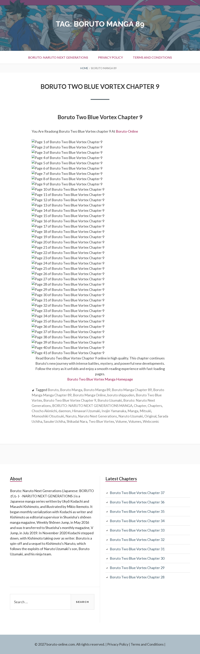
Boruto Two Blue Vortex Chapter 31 (137, 549)
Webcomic (151, 421)
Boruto (53, 390)
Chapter (140, 405)
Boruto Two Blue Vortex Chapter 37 (137, 493)
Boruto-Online (127, 131)
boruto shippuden (120, 395)
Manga (133, 411)
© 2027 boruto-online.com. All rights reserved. (70, 644)
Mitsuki (145, 411)
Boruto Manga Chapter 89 (132, 390)
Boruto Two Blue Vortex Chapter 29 (137, 568)
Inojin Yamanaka (114, 411)
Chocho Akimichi (44, 411)
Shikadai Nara (77, 421)
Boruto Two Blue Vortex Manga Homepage (100, 379)
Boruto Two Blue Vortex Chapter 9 (100, 86)
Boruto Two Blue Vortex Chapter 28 (137, 577)
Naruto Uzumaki (130, 416)
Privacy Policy (110, 57)
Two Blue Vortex (101, 421)
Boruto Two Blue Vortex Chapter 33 (137, 530)
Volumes (134, 421)
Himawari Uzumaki (86, 411)
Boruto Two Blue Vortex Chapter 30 (137, 558)
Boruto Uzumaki (109, 400)
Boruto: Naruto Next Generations (58, 57)
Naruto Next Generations (97, 416)
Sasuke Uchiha (54, 421)
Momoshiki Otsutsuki (48, 416)
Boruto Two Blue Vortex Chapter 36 (137, 502)
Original (150, 416)
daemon (64, 411)
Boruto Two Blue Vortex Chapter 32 (137, 539)
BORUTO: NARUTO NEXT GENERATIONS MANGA (92, 405)
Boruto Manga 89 (97, 390)
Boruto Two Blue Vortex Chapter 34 (137, 521)
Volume (121, 421)
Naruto (71, 416)
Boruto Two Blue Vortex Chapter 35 (137, 511)
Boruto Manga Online (89, 395)
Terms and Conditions (152, 57)
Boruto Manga (71, 390)
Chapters (155, 405)
